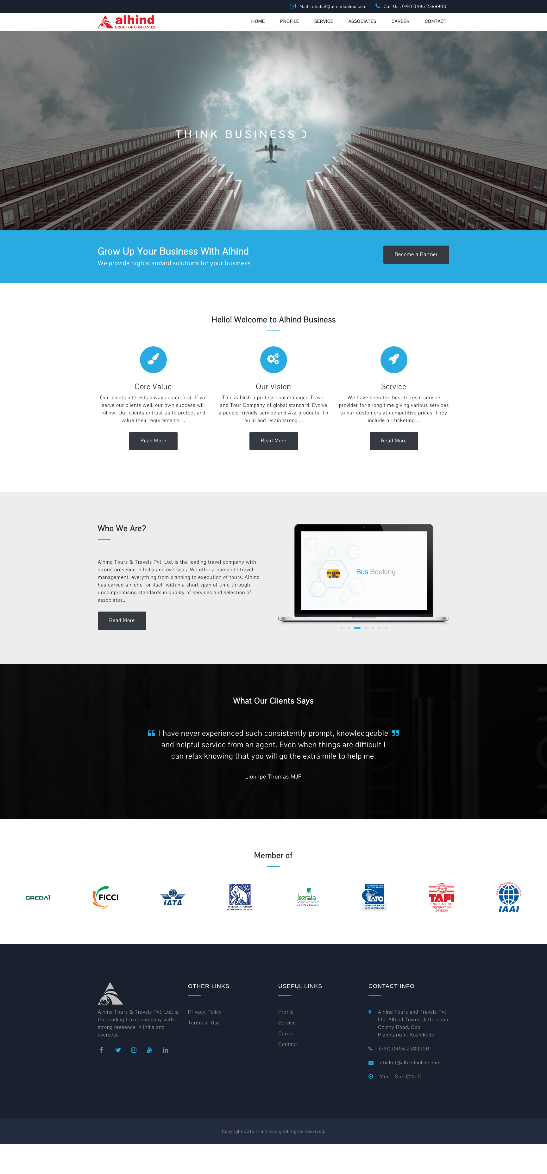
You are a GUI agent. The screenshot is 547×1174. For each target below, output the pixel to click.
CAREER (401, 21)
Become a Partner (416, 254)
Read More (153, 440)
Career (286, 1033)
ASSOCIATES (362, 21)
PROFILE (289, 21)
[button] (342, 628)
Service (287, 1022)
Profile (286, 1012)
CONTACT (436, 21)
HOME (258, 21)
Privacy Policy (205, 1012)
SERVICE (323, 21)
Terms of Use (204, 1022)
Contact (287, 1044)
